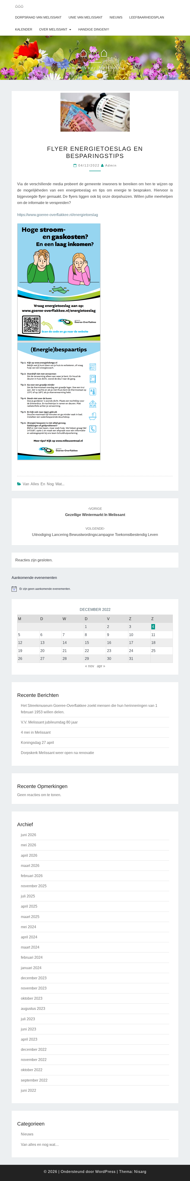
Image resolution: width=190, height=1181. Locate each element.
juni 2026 (28, 835)
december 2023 (34, 978)
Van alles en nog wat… (40, 1145)
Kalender (23, 29)
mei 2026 (28, 845)
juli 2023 (28, 1019)
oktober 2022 (31, 1070)
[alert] (95, 589)
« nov (89, 666)
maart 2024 (30, 947)
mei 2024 (28, 927)
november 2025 (34, 886)
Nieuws (116, 17)
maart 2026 (30, 866)
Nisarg (140, 1172)
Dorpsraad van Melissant (38, 17)
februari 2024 (32, 957)
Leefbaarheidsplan (146, 17)
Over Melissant (53, 29)
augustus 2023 (33, 1009)
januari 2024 (31, 968)
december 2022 (34, 1049)
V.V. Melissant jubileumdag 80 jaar (49, 722)
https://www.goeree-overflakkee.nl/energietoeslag (57, 215)
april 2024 (29, 937)
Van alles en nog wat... (43, 484)
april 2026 (29, 855)
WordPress (105, 1172)
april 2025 (29, 906)
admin (111, 165)
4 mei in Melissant (36, 732)
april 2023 (29, 1039)
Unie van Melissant (86, 17)
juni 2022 (28, 1090)
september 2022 (34, 1080)
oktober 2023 (31, 998)
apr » (101, 666)
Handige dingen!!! (93, 29)
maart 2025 (30, 917)
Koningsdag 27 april (37, 743)
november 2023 (34, 988)
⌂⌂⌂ (19, 5)
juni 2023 (28, 1029)
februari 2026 (32, 876)
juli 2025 (28, 896)
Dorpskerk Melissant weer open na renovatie (57, 753)
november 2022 (34, 1060)
